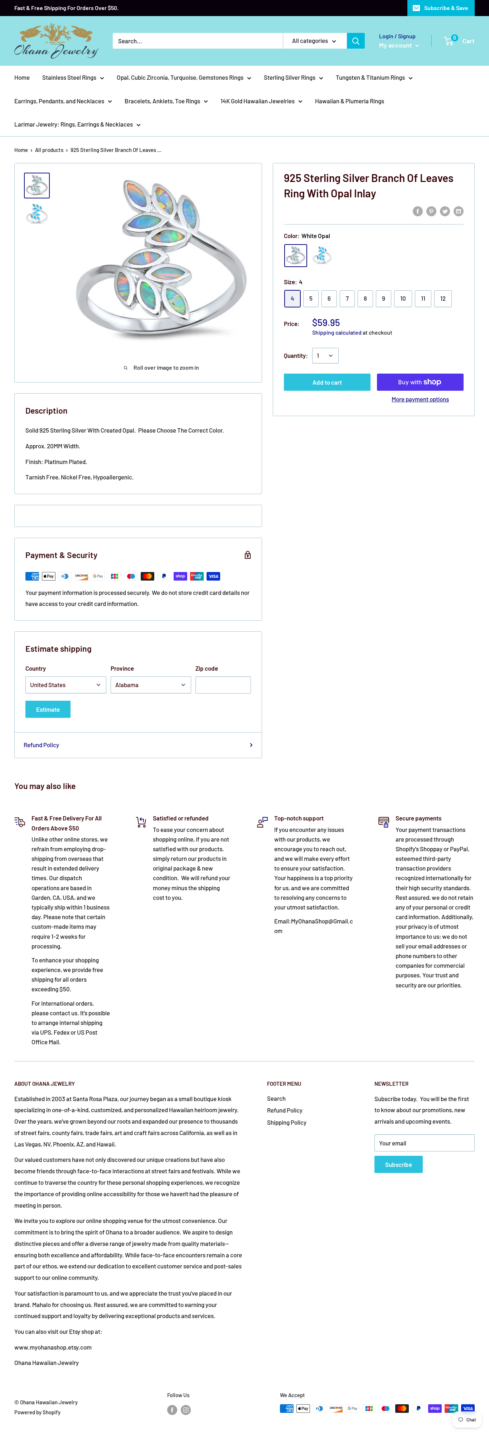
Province (122, 668)
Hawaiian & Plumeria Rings (349, 100)
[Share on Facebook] (418, 210)
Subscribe (398, 1164)
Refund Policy (41, 744)
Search (276, 1098)
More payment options (420, 399)
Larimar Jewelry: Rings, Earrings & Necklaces (73, 124)
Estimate (48, 709)
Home (22, 77)
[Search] (356, 41)
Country (35, 668)
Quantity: (296, 355)
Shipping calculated (337, 332)
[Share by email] (459, 210)
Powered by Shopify (37, 1412)
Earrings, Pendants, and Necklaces (59, 100)
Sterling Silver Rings (289, 77)
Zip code (206, 668)
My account (396, 45)
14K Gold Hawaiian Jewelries (258, 100)
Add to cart (327, 382)
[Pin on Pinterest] (431, 210)
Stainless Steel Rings (69, 77)
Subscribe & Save (446, 7)
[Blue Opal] (322, 255)
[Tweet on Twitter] (445, 210)
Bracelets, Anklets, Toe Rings (162, 100)
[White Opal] (295, 255)
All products (49, 150)
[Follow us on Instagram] (186, 1409)
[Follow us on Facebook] (172, 1409)
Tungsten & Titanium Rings (370, 77)
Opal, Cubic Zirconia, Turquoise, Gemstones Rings (180, 77)
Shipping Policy (286, 1122)
